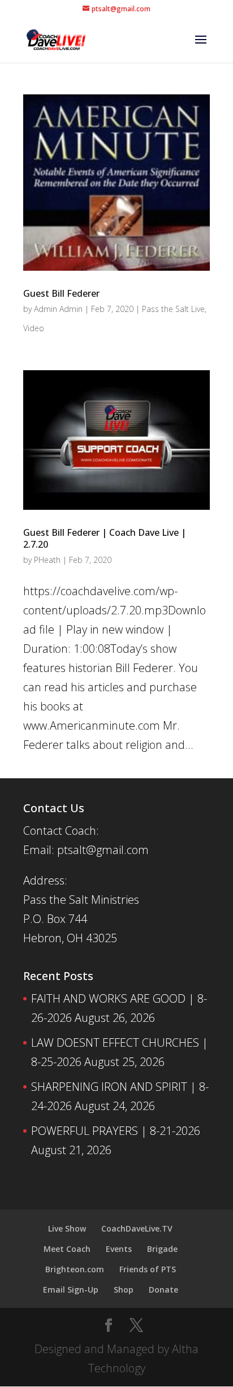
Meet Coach (67, 1248)
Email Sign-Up (70, 1289)
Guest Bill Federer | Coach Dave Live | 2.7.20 (104, 538)
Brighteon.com (74, 1269)
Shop (123, 1289)
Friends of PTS (147, 1269)
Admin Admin (58, 309)
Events (119, 1248)
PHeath (47, 559)
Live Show (67, 1228)
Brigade (162, 1248)
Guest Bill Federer (61, 293)
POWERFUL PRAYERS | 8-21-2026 (115, 1130)
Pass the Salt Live (173, 309)
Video (33, 328)
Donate (163, 1289)
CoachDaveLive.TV (136, 1228)
